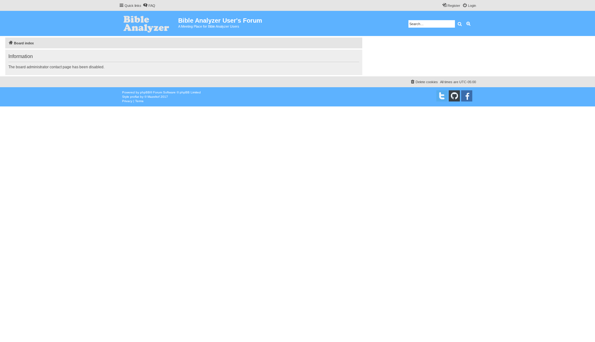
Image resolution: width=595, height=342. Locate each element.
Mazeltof (154, 96)
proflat (134, 96)
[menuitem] (149, 5)
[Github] (454, 95)
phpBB (145, 92)
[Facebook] (466, 95)
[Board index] (148, 23)
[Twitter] (441, 95)
